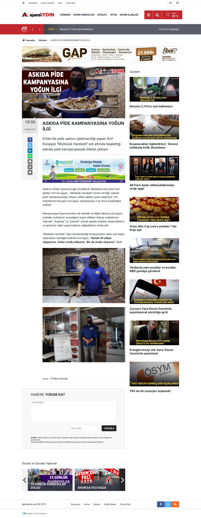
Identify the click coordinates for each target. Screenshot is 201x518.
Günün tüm (169, 29)
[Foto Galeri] (177, 2)
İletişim (96, 504)
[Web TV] (170, 2)
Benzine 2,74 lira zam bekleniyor (76, 29)
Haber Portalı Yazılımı (37, 513)
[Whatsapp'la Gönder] (30, 156)
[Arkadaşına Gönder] (30, 161)
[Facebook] (30, 139)
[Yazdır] (30, 167)
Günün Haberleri (47, 3)
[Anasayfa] (23, 3)
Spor (113, 14)
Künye (87, 504)
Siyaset (102, 14)
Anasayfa (30, 40)
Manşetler (33, 3)
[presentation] (32, 29)
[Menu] (148, 15)
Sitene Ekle (70, 3)
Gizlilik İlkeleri (110, 504)
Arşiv (60, 3)
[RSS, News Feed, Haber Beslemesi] (175, 504)
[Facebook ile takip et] (160, 504)
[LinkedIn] (30, 150)
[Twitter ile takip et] (168, 504)
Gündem (65, 14)
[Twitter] (30, 145)
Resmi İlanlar (129, 14)
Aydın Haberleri (83, 14)
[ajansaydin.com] (38, 14)
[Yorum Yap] (30, 172)
